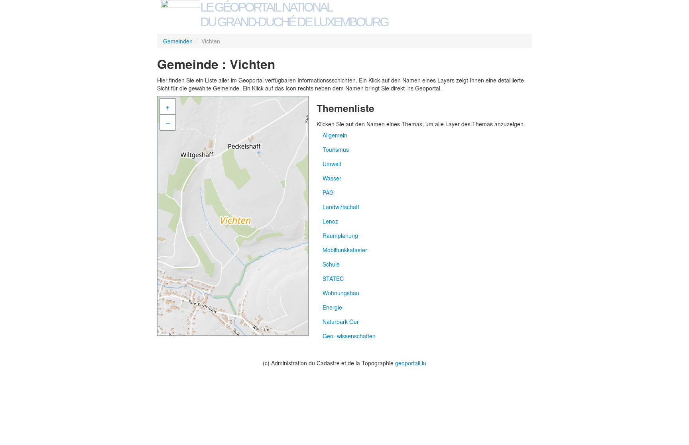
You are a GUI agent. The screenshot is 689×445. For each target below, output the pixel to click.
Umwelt (332, 164)
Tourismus (336, 149)
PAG (328, 192)
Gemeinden (178, 41)
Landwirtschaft (341, 207)
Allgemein (335, 135)
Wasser (332, 178)
